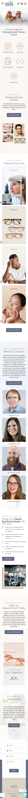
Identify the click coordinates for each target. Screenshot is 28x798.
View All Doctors (14, 383)
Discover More (14, 115)
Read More (14, 725)
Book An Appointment (14, 632)
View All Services (14, 330)
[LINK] (3, 42)
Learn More (8, 559)
